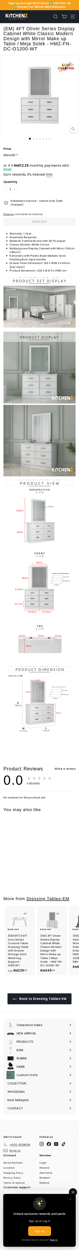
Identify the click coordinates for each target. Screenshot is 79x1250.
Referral (44, 1183)
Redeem (45, 1177)
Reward (44, 1168)
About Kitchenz (13, 1162)
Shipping (8, 214)
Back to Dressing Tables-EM (42, 999)
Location (9, 1168)
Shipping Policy (13, 1173)
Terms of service (14, 1183)
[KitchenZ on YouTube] (56, 1144)
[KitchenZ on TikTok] (63, 1144)
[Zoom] (73, 128)
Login (43, 1162)
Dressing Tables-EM (48, 898)
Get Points (46, 1173)
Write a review (65, 768)
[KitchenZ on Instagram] (42, 1144)
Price (7, 149)
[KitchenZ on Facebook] (49, 1144)
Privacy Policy (12, 1177)
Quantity (10, 182)
